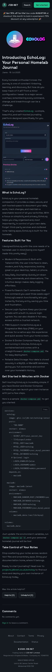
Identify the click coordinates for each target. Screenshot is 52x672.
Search (27, 5)
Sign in (5, 623)
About (11, 635)
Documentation (21, 642)
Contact (21, 635)
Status (35, 642)
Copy (45, 409)
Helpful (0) (10, 595)
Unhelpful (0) (27, 595)
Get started (42, 5)
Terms (31, 635)
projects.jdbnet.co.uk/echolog (18, 569)
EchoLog (28, 111)
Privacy (40, 635)
